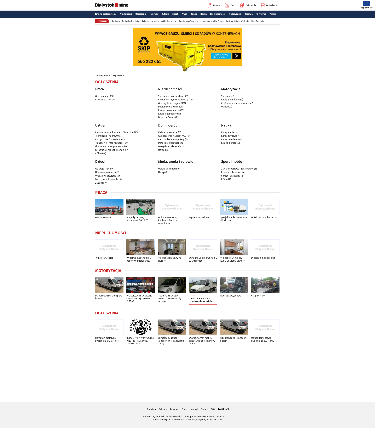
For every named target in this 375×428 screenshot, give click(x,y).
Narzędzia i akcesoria (169, 146)
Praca (184, 14)
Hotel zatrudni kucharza (264, 217)
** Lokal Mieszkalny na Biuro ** (169, 259)
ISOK (212, 409)
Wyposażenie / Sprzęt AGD (172, 135)
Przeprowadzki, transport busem (108, 297)
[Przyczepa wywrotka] (234, 285)
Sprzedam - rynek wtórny (171, 96)
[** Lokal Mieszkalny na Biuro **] (172, 247)
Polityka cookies (174, 416)
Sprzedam (226, 96)
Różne (98, 153)
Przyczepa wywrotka (230, 295)
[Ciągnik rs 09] (265, 285)
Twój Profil (223, 409)
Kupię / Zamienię (167, 113)
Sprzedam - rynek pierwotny (173, 99)
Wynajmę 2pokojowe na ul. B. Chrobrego (203, 259)
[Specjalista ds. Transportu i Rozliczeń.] (234, 207)
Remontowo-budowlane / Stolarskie (114, 132)
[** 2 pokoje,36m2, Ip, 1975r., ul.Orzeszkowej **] (234, 247)
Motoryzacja (235, 14)
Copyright (189, 416)
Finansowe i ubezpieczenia (109, 146)
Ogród (161, 150)
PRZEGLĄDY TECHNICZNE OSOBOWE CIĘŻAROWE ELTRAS (139, 298)
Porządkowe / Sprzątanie (108, 139)
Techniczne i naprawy (106, 135)
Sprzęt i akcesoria (230, 175)
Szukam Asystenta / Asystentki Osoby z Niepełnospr (168, 220)
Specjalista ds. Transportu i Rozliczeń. (234, 219)
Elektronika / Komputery (171, 139)
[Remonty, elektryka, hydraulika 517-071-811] (109, 327)
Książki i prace (228, 142)
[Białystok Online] (111, 5)
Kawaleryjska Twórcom (188, 21)
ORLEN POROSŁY (104, 217)
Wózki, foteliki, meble (106, 179)
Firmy (233, 5)
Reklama (163, 409)
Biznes (193, 14)
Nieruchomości (217, 14)
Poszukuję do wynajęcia (170, 106)
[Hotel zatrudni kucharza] (265, 207)
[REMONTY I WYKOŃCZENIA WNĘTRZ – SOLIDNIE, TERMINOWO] (140, 327)
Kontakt (194, 409)
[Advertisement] (187, 373)
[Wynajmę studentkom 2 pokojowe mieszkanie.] (140, 247)
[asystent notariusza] (203, 207)
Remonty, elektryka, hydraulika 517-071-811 (107, 339)
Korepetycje (227, 132)
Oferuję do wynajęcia (169, 103)
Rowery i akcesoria (231, 172)
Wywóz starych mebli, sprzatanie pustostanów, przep (202, 341)
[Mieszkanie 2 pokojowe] (265, 247)
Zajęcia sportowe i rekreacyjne (237, 168)
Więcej (273, 14)
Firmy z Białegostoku (105, 14)
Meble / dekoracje (168, 132)
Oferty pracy (101, 96)
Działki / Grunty (166, 117)
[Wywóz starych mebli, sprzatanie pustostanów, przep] (203, 327)
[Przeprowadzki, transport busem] (109, 285)
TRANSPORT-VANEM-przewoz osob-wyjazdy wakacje (169, 298)
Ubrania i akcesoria (105, 172)
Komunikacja (271, 5)
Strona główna (102, 75)
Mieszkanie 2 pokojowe (263, 257)
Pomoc (204, 409)
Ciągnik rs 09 (258, 295)
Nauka (203, 14)
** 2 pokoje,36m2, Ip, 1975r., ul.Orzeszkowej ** (232, 259)
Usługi (224, 106)
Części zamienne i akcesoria (236, 103)
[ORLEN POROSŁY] (109, 207)
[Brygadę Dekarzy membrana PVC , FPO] (140, 207)
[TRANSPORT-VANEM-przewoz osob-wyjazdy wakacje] (172, 285)
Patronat (174, 409)
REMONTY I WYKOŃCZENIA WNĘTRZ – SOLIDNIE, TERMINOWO (140, 341)
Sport (175, 14)
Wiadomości (126, 14)
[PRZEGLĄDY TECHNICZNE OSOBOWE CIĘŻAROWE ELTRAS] (140, 285)
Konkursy (116, 21)
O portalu (151, 409)
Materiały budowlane (169, 142)
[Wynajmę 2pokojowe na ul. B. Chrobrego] (203, 247)
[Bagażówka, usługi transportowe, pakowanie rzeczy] (172, 327)
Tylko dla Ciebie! (104, 257)
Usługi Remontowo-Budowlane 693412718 (262, 339)
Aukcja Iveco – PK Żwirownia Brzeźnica (202, 300)
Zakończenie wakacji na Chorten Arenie (159, 21)
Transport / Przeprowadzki (109, 142)
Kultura (165, 14)
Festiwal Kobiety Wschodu (237, 21)
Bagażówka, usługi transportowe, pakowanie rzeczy (171, 341)
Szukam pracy (102, 99)
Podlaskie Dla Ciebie (131, 21)
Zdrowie (249, 14)
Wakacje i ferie (103, 168)
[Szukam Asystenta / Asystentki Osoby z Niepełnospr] (172, 207)
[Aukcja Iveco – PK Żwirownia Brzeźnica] (203, 285)
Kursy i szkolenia (230, 139)
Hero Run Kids (257, 21)
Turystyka (261, 14)
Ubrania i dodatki (167, 168)
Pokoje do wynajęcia (169, 110)
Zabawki (99, 182)
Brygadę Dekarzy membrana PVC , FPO (137, 219)
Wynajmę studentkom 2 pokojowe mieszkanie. (138, 259)
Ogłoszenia (251, 5)
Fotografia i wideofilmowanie (110, 150)
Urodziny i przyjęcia (105, 175)
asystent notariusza (199, 217)
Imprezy (216, 5)
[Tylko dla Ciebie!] (109, 247)
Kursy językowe (229, 135)
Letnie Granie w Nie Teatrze (212, 21)
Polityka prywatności (153, 416)
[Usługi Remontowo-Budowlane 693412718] (265, 327)
